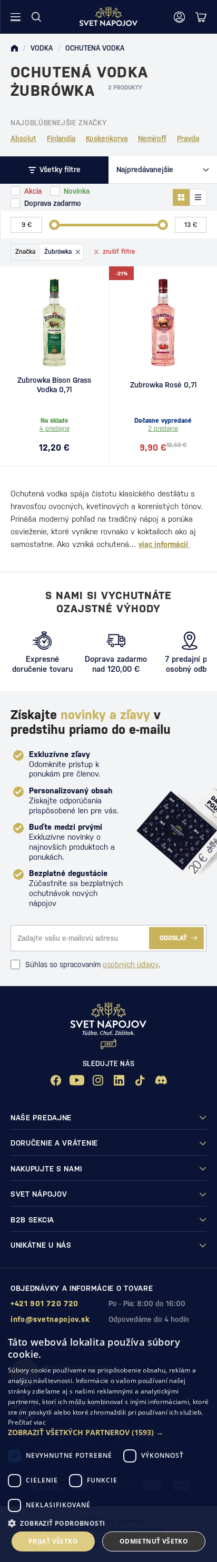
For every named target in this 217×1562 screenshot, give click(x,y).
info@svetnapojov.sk (50, 1319)
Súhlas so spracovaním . (92, 964)
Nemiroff (152, 138)
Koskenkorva (106, 138)
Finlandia (61, 138)
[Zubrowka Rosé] (163, 322)
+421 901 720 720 (44, 1303)
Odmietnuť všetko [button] (154, 1541)
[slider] (54, 225)
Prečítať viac (27, 1422)
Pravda (188, 138)
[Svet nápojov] (14, 48)
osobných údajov (131, 964)
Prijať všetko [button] (53, 1541)
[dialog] (108, 1443)
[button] (108, 1432)
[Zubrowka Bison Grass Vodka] (54, 322)
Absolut (23, 138)
